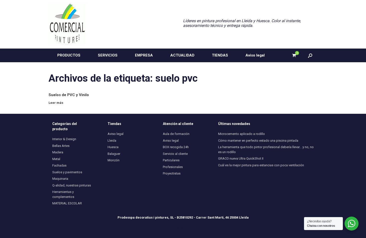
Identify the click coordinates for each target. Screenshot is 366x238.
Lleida (112, 140)
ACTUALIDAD (182, 55)
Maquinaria (60, 178)
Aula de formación (176, 134)
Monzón (114, 160)
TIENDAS (220, 55)
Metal (56, 159)
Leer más (56, 103)
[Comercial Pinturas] (67, 24)
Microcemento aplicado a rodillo (241, 134)
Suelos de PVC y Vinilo (69, 95)
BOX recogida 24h (176, 147)
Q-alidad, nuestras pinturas (71, 185)
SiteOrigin (189, 228)
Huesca (113, 147)
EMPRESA (144, 55)
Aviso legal (255, 55)
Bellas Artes (60, 146)
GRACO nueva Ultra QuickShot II (240, 158)
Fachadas (59, 165)
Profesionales (173, 167)
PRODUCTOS (68, 55)
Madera (57, 152)
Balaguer (114, 154)
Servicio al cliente (175, 154)
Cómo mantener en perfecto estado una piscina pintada (258, 140)
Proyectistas (172, 173)
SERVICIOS (108, 55)
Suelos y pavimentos (67, 172)
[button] (310, 55)
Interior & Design (64, 139)
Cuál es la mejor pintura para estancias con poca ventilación (261, 165)
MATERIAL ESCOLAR (67, 203)
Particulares (171, 160)
